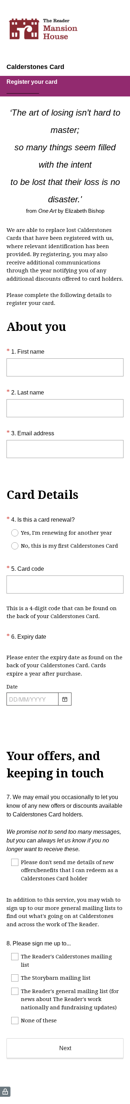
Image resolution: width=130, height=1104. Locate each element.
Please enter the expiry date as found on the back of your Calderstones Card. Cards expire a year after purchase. (64, 665)
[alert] (65, 712)
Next (65, 1048)
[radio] (10, 532)
